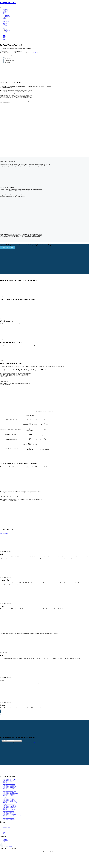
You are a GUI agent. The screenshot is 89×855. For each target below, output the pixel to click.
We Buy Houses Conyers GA (9, 789)
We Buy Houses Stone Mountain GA (10, 793)
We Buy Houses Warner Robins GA (10, 779)
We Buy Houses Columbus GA (9, 809)
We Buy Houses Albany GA (8, 812)
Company (7, 15)
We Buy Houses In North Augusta (10, 814)
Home (8, 6)
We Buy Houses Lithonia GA (9, 799)
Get (5, 21)
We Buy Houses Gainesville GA (9, 801)
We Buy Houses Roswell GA (9, 819)
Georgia (4, 36)
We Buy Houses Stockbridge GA (9, 794)
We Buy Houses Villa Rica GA (9, 780)
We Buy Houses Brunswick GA (9, 807)
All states (4, 12)
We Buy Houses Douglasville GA (10, 787)
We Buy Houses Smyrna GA (9, 813)
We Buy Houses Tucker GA (8, 781)
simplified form (36, 52)
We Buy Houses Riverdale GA (9, 798)
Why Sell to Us (6, 10)
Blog (6, 17)
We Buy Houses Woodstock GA (9, 805)
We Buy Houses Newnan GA (9, 784)
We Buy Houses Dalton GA (8, 818)
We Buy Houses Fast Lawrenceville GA (11, 802)
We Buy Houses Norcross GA (9, 782)
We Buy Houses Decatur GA (9, 804)
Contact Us (5, 18)
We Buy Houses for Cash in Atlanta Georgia (12, 816)
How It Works (5, 9)
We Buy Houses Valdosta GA (9, 792)
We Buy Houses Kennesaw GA (9, 786)
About (4, 13)
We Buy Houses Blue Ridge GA (9, 791)
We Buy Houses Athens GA (8, 811)
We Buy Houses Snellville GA (9, 795)
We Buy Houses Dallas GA (8, 788)
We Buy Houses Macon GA (8, 808)
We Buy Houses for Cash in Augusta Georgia (12, 815)
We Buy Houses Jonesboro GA (9, 800)
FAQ (4, 832)
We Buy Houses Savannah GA (9, 796)
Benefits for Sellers (6, 11)
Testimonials (7, 16)
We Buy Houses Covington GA (9, 806)
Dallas (4, 37)
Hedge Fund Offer (8, 2)
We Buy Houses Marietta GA (9, 785)
